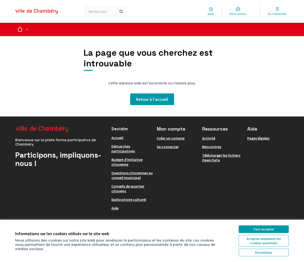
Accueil (117, 137)
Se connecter (168, 146)
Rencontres (211, 146)
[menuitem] (132, 137)
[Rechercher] (121, 11)
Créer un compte (171, 138)
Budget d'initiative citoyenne (126, 162)
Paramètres (263, 252)
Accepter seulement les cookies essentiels (264, 241)
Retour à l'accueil (152, 99)
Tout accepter (263, 229)
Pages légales (258, 138)
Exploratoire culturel (128, 199)
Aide (115, 208)
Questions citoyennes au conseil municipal (132, 175)
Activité (208, 138)
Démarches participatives (123, 148)
